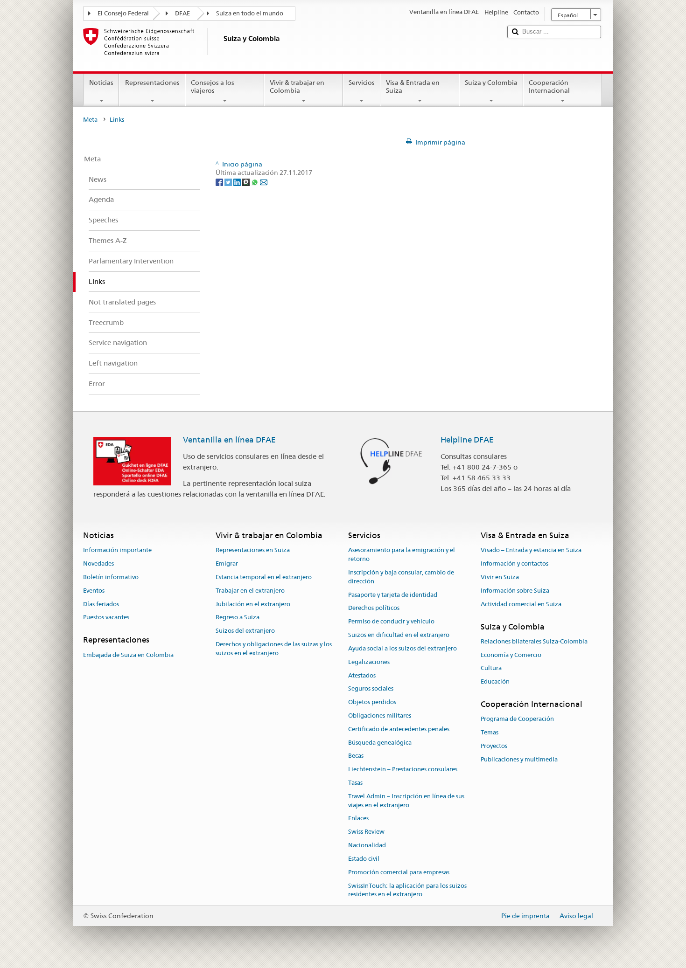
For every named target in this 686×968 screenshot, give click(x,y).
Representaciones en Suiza (253, 550)
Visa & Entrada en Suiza (413, 86)
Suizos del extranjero (245, 631)
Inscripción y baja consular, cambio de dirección (401, 577)
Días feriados (101, 604)
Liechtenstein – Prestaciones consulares (402, 769)
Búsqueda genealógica (380, 742)
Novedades (98, 563)
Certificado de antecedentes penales (398, 729)
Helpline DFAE (467, 439)
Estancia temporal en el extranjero (264, 577)
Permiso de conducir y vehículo (391, 621)
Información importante (117, 550)
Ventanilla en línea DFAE (229, 439)
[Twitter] (228, 181)
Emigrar (227, 563)
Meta (90, 119)
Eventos (94, 590)
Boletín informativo (111, 577)
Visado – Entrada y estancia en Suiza (531, 550)
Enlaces (358, 818)
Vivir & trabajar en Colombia (297, 86)
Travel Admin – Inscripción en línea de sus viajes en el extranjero (406, 801)
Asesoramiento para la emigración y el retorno (401, 555)
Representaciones (152, 82)
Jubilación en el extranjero (253, 604)
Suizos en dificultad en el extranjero (398, 634)
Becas (356, 756)
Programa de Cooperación (517, 719)
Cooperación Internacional (549, 86)
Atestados (362, 675)
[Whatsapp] (255, 181)
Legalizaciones (369, 661)
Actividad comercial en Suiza (521, 604)
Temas (489, 732)
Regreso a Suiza (237, 617)
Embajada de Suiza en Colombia (128, 654)
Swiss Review (366, 832)
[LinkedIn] (237, 181)
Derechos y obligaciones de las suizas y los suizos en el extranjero (274, 649)
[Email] (263, 181)
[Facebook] (220, 181)
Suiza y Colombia (491, 82)
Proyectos (494, 745)
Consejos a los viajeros (212, 86)
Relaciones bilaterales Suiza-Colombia (534, 641)
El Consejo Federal (123, 13)
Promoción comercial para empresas (398, 872)
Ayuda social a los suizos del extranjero (402, 648)
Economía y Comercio (511, 654)
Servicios (362, 82)
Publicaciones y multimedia (519, 759)
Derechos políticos (373, 608)
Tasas (355, 782)
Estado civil (363, 858)
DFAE (182, 13)
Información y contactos (514, 563)
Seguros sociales (370, 688)
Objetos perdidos (372, 701)
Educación (495, 681)
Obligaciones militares (379, 715)
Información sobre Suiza (515, 590)
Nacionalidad (367, 845)
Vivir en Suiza (500, 577)
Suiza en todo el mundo (249, 13)
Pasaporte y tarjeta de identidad (392, 594)
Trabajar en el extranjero (250, 590)
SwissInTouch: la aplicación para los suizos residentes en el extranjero (407, 890)
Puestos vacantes (106, 617)
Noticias (101, 82)
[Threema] (246, 181)
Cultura (491, 668)
